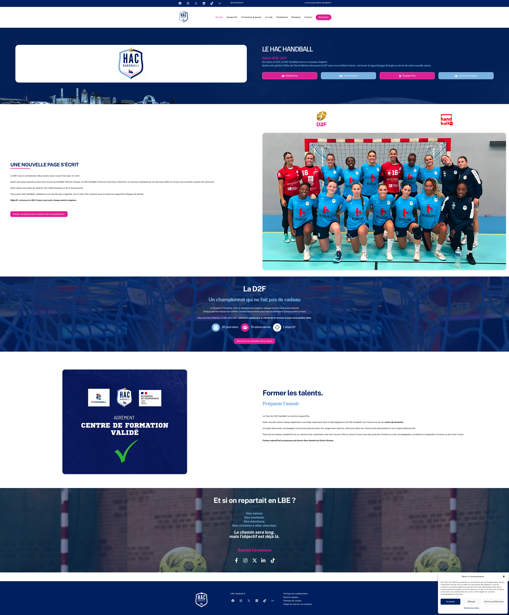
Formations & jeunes (251, 17)
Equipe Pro (232, 17)
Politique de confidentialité (295, 593)
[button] (503, 576)
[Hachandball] (184, 21)
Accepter (450, 601)
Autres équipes (468, 75)
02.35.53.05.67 (237, 3)
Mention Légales (290, 597)
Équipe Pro (409, 75)
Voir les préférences (494, 601)
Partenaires (282, 17)
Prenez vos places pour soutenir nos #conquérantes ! (39, 214)
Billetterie (323, 17)
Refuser (471, 601)
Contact (308, 17)
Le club (269, 17)
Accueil (219, 17)
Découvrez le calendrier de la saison (254, 341)
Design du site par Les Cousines (297, 604)
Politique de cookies (471, 608)
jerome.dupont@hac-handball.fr (318, 3)
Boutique (296, 17)
